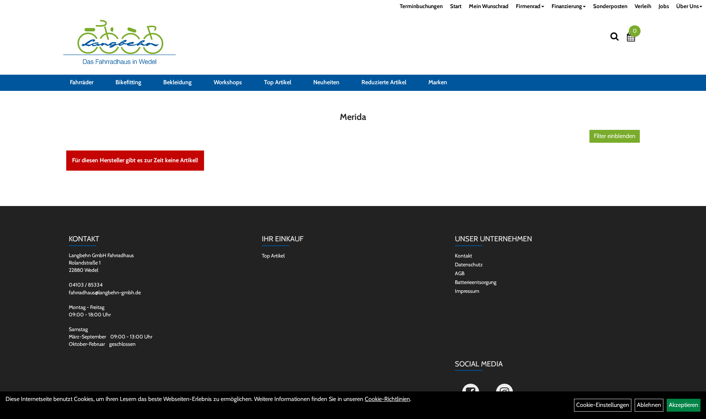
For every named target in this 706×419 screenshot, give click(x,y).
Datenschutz (469, 264)
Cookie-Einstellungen (602, 404)
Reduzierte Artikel (383, 82)
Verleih (643, 6)
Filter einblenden (614, 135)
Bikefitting (128, 82)
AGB (459, 273)
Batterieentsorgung (475, 282)
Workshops (228, 82)
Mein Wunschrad (489, 6)
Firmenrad (528, 6)
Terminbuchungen (421, 6)
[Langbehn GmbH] (119, 42)
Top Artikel (277, 82)
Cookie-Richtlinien (387, 398)
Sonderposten (610, 6)
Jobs (664, 6)
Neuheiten (326, 82)
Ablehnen (649, 404)
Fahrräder (81, 82)
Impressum (467, 291)
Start (455, 6)
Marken (437, 82)
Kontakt (463, 255)
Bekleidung (177, 82)
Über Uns (687, 6)
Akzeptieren (683, 404)
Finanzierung (567, 6)
